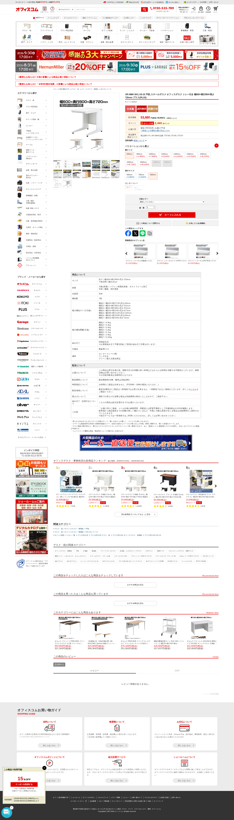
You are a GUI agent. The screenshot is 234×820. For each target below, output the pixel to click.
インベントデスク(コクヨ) (89, 561)
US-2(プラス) (71, 561)
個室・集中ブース (167, 42)
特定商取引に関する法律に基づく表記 (138, 801)
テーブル (87, 30)
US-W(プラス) (173, 561)
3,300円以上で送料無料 (115, 2)
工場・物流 (207, 30)
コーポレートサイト (77, 801)
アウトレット (31, 265)
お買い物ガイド (136, 797)
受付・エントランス (67, 42)
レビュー (126, 797)
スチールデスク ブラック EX (166, 556)
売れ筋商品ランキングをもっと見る (136, 514)
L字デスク (149, 551)
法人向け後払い (174, 2)
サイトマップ (158, 801)
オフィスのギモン (89, 797)
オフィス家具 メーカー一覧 (64, 535)
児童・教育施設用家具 (34, 221)
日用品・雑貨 (31, 246)
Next (217, 253)
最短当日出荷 (134, 2)
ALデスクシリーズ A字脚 (154, 561)
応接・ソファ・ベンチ (34, 183)
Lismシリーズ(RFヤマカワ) (189, 556)
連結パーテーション (89, 18)
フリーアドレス (46, 30)
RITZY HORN (201, 561)
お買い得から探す (187, 42)
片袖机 (85, 551)
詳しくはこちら (49, 745)
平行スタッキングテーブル (194, 18)
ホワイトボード (127, 42)
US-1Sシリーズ (92, 532)
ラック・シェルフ (127, 30)
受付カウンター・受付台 (32, 176)
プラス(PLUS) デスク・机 (100, 535)
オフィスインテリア (147, 42)
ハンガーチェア (145, 18)
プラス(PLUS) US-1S (152, 535)
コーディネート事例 (207, 44)
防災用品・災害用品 (33, 253)
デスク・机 (26, 30)
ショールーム (75, 797)
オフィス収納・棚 (32, 119)
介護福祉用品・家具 (33, 215)
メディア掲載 (115, 797)
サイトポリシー (117, 801)
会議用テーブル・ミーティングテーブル (34, 138)
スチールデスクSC (120, 556)
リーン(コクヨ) (186, 561)
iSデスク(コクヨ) (108, 561)
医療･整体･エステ (32, 208)
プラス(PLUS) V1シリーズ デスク (130, 561)
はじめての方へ (192, 2)
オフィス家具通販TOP (60, 797)
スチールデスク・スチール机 (100, 556)
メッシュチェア (53, 18)
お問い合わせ (214, 2)
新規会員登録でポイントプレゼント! (183, 10)
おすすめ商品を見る (135, 585)
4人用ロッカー (129, 18)
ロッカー (29, 126)
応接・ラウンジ (87, 42)
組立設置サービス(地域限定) (153, 2)
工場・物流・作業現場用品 (30, 202)
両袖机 (94, 551)
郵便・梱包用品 (32, 234)
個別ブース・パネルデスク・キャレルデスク (70, 556)
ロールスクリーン (70, 18)
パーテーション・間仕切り (32, 157)
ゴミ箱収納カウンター (110, 18)
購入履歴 (201, 12)
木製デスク (161, 551)
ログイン (193, 12)
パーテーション (167, 30)
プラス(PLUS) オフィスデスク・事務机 (127, 535)
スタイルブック (103, 797)
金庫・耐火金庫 (107, 42)
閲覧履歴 (208, 12)
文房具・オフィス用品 (34, 227)
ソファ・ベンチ (46, 42)
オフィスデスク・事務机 (74, 529)
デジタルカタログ (151, 797)
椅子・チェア (26, 42)
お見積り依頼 (164, 797)
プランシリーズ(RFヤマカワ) (141, 556)
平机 (87, 529)
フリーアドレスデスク (108, 551)
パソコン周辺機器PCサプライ (32, 259)
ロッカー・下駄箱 (147, 30)
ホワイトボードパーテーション (167, 18)
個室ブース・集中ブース (31, 151)
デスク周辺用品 (67, 30)
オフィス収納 (107, 30)
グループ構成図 (104, 801)
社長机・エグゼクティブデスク (131, 551)
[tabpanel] (24, 787)
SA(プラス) (59, 561)
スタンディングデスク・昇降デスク (180, 551)
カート (215, 12)
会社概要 (203, 2)
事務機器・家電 (187, 30)
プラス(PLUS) (82, 535)
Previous (126, 253)
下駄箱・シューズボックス (32, 132)
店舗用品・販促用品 (33, 240)
